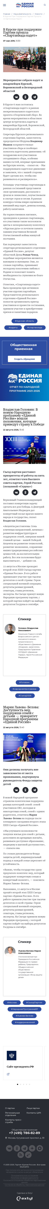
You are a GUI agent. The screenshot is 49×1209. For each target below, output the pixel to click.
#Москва (12, 1002)
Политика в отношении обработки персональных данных (24, 1181)
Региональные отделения (12, 1114)
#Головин (24, 682)
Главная (6, 14)
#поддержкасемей (25, 1022)
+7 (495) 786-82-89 (24, 1133)
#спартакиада (34, 327)
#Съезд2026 (25, 695)
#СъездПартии (34, 1002)
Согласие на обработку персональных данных (24, 1185)
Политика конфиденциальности (24, 1178)
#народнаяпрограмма (24, 689)
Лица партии (33, 1108)
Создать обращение (24, 359)
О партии (10, 1108)
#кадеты (13, 327)
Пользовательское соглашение (24, 1175)
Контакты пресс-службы (13, 1121)
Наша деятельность (22, 14)
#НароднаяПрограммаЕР (24, 1009)
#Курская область (24, 321)
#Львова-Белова (24, 1016)
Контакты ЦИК (34, 1113)
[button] (17, 1084)
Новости (38, 14)
